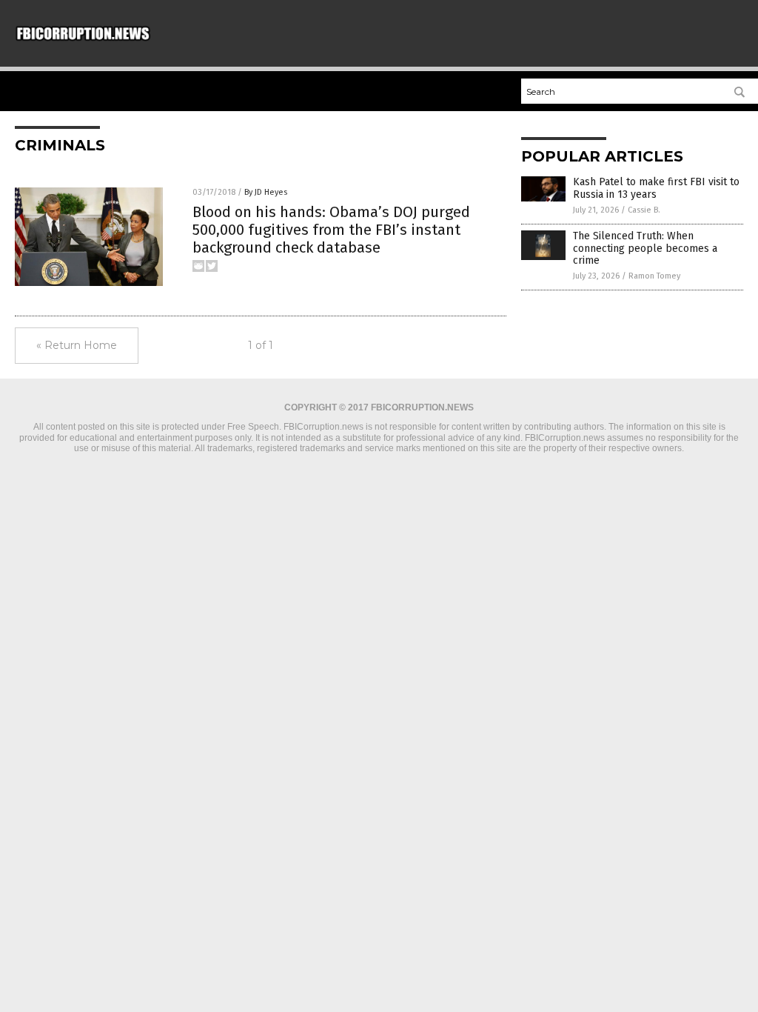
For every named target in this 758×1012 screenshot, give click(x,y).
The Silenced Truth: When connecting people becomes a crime (645, 248)
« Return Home (76, 345)
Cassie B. (644, 210)
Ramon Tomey (654, 276)
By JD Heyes (265, 192)
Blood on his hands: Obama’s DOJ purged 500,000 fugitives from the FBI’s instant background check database (331, 229)
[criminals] (83, 40)
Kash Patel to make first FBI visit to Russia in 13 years (656, 188)
